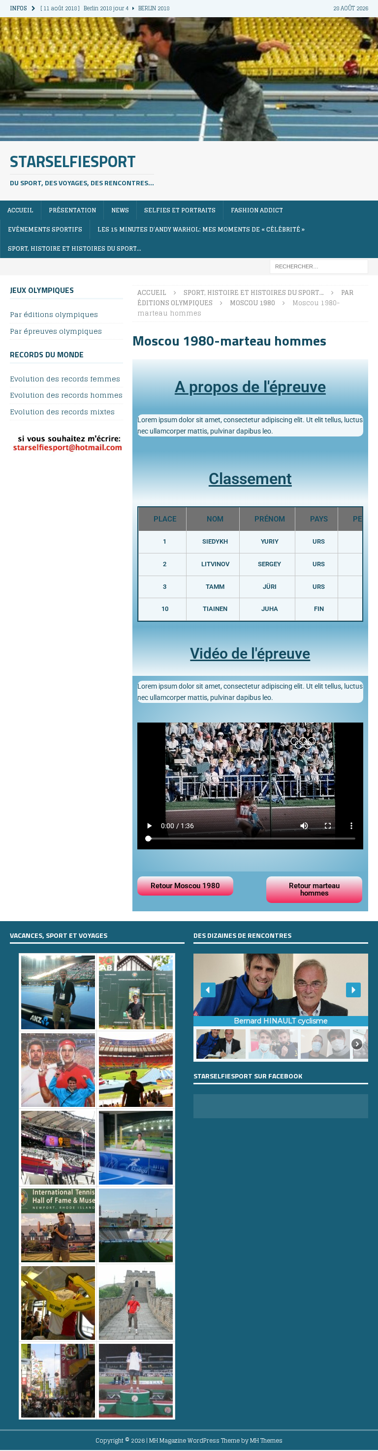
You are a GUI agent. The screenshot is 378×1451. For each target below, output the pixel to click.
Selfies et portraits (180, 210)
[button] (208, 990)
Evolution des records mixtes (62, 412)
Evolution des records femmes (65, 379)
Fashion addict (257, 210)
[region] (280, 1008)
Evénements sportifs (45, 229)
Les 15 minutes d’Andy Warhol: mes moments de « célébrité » (201, 229)
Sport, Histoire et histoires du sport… (74, 248)
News (120, 210)
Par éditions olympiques (54, 314)
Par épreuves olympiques (56, 331)
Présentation (72, 210)
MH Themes (266, 1440)
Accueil (20, 210)
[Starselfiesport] (189, 135)
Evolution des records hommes (66, 395)
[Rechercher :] (319, 266)
